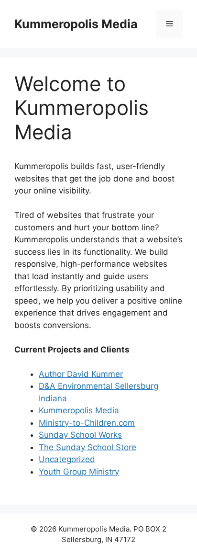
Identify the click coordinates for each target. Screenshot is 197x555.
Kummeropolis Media (76, 24)
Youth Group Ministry (79, 471)
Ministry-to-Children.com (87, 423)
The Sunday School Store (87, 447)
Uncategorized (67, 459)
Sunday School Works (80, 435)
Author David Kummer (81, 374)
